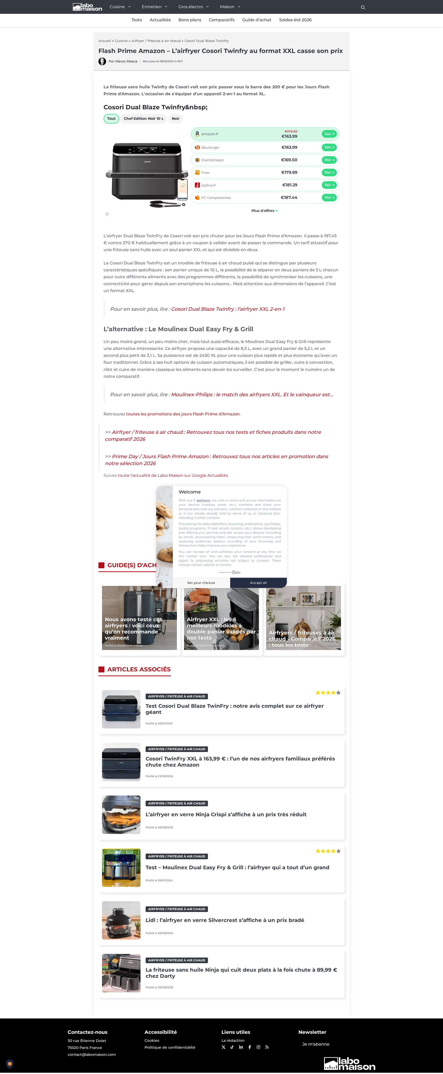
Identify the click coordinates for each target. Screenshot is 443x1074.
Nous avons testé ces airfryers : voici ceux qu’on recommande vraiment (134, 628)
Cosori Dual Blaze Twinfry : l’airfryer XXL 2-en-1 (227, 309)
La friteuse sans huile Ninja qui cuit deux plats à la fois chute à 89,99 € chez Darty (241, 973)
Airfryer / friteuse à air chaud (156, 41)
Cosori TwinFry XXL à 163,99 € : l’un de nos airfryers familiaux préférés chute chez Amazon (240, 762)
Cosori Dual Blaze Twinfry (207, 41)
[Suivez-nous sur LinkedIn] (241, 1047)
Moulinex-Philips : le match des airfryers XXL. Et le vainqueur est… (252, 394)
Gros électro (190, 6)
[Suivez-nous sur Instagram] (258, 1047)
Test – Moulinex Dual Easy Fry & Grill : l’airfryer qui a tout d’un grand (237, 867)
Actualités (160, 19)
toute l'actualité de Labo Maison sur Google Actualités (173, 475)
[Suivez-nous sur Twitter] (223, 1047)
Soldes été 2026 (295, 19)
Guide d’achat (256, 19)
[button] (363, 7)
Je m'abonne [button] (316, 1044)
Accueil (104, 41)
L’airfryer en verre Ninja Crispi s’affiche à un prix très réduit (226, 814)
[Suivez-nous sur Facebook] (249, 1047)
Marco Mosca (126, 61)
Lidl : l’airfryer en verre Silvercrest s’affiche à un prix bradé (225, 920)
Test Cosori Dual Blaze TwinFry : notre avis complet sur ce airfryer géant (235, 709)
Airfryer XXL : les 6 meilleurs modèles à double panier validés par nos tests (221, 628)
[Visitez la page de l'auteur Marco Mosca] (102, 63)
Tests (137, 19)
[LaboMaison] (87, 7)
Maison (227, 6)
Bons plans (189, 19)
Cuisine (117, 6)
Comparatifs (222, 19)
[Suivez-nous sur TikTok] (232, 1047)
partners (203, 500)
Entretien (152, 6)
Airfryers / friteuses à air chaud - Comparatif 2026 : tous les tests (302, 639)
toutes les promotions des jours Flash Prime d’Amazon (183, 414)
